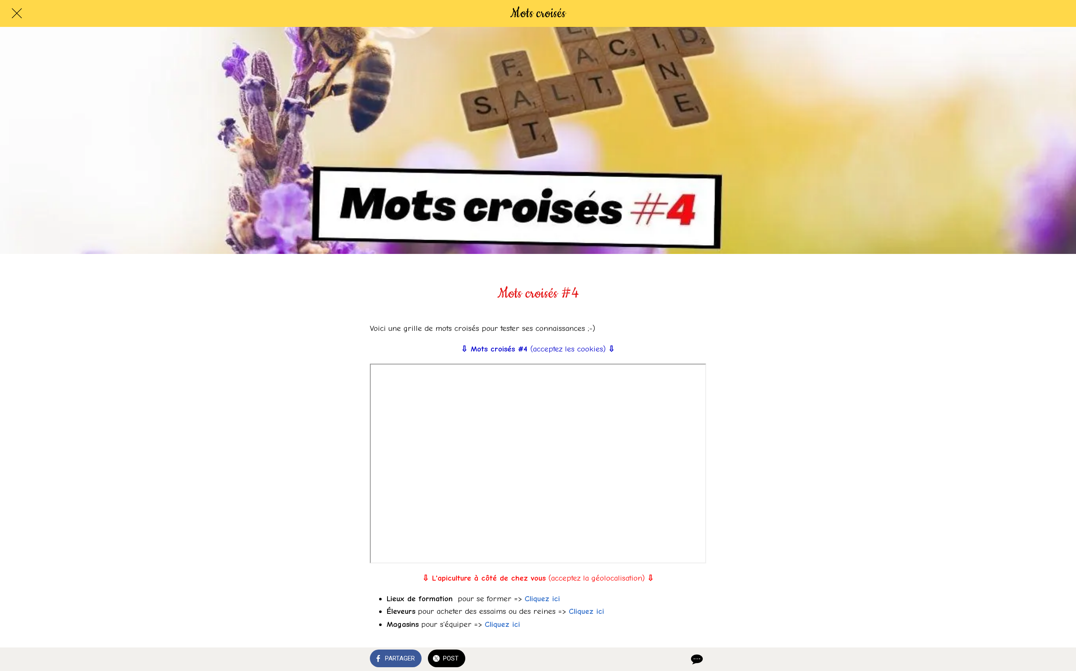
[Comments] (696, 659)
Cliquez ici (542, 598)
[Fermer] (17, 13)
